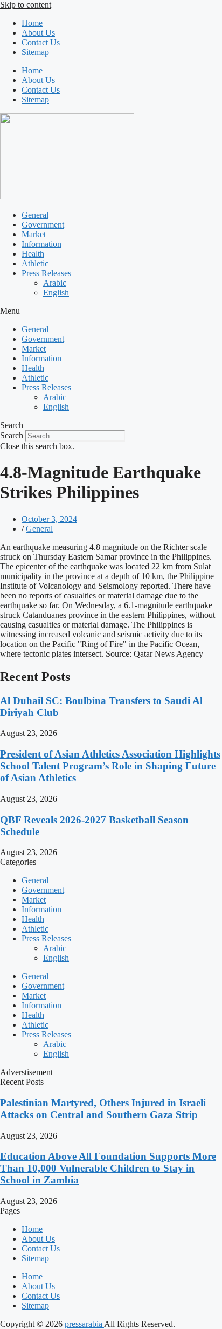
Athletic (35, 263)
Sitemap (35, 52)
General (35, 214)
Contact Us (41, 42)
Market (34, 234)
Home (32, 22)
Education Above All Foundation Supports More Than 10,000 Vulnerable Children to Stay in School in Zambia (108, 1168)
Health (33, 253)
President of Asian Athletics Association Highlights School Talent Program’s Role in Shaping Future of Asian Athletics (110, 765)
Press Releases (46, 273)
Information (41, 244)
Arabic (54, 282)
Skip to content (25, 4)
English (56, 292)
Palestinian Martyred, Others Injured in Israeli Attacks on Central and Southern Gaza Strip (103, 1108)
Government (43, 224)
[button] (111, 311)
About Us (38, 32)
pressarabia (84, 1323)
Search (11, 435)
